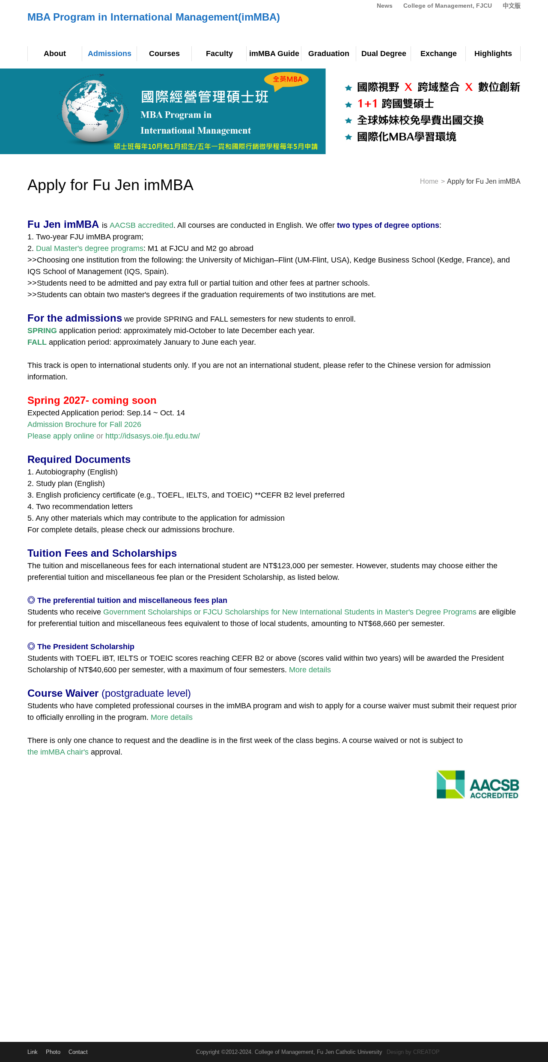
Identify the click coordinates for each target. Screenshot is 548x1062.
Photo (53, 1052)
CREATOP (426, 1052)
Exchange (438, 53)
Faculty (219, 53)
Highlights (493, 53)
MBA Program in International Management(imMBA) (153, 17)
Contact (78, 1052)
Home (429, 181)
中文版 (512, 5)
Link (32, 1052)
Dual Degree (383, 53)
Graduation (328, 53)
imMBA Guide (274, 53)
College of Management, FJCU (447, 5)
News (385, 5)
